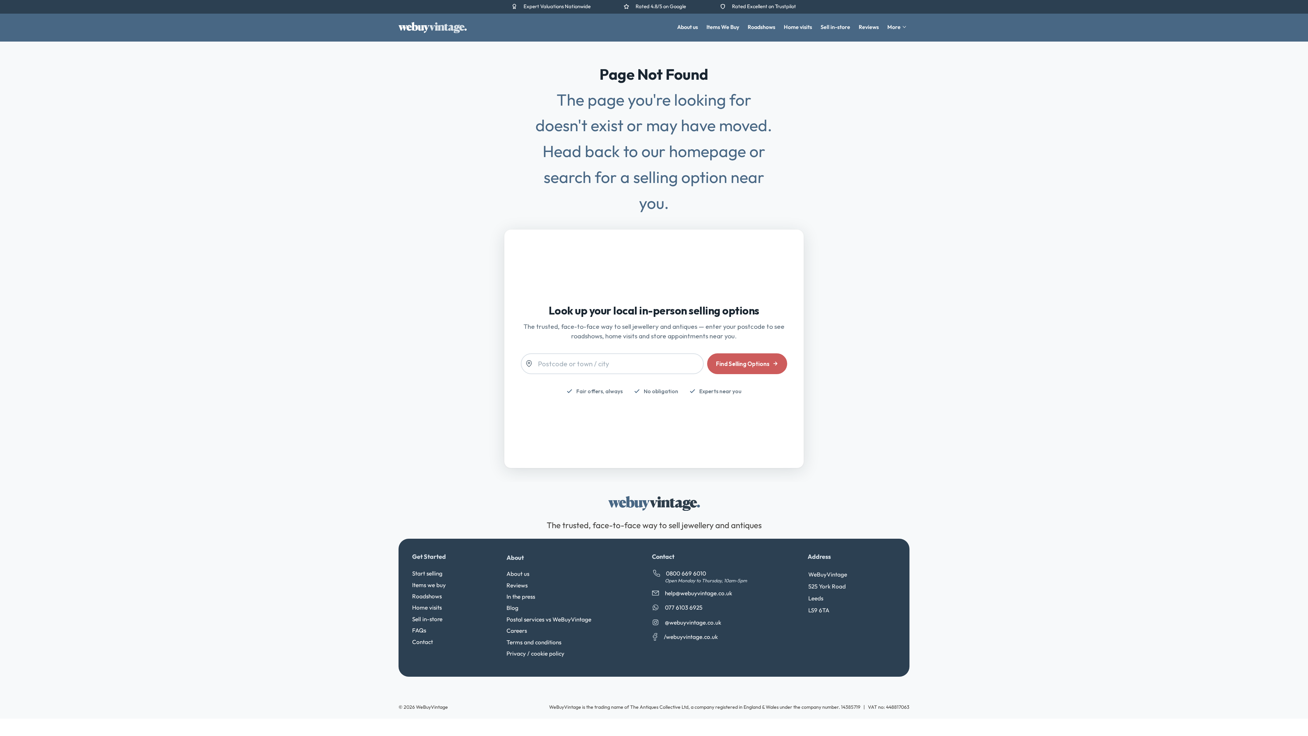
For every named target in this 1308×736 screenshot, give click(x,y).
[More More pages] (904, 27)
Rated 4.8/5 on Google (661, 6)
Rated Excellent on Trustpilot (764, 6)
